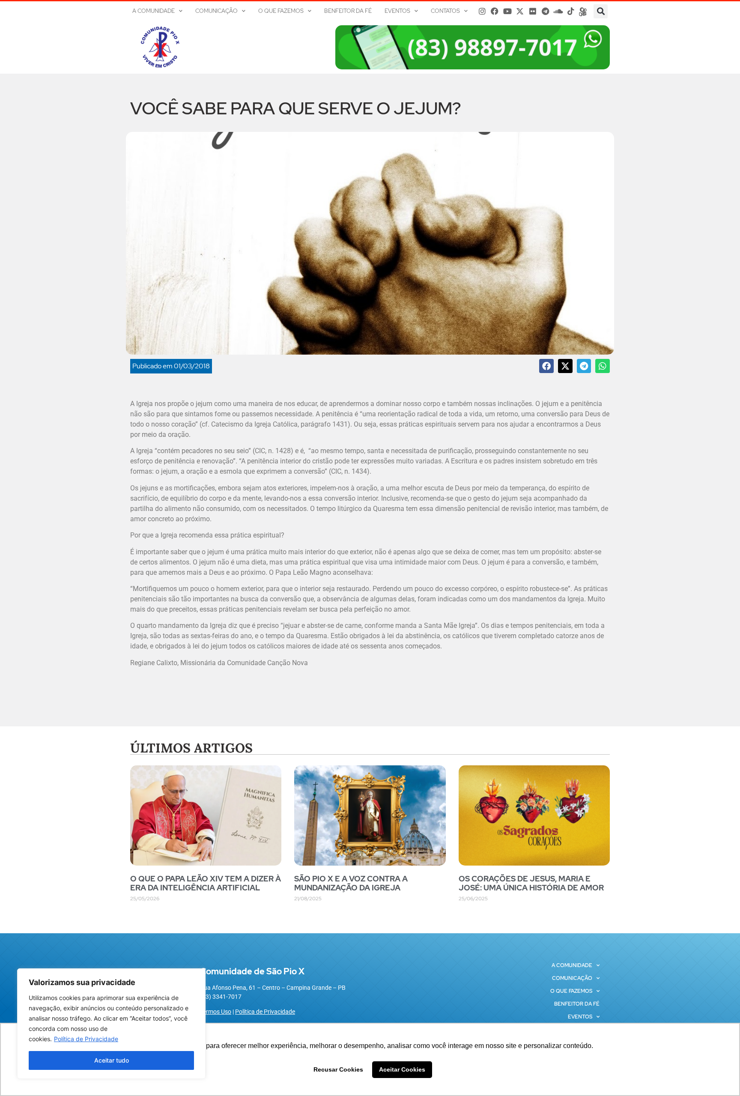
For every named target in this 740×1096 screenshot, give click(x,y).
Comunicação (216, 11)
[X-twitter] (520, 11)
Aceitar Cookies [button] (402, 1069)
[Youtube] (507, 11)
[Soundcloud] (558, 11)
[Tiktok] (571, 11)
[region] (111, 1023)
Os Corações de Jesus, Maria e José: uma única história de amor (531, 883)
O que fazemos (281, 11)
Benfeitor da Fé (348, 11)
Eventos (397, 11)
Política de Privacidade (86, 1038)
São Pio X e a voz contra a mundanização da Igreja (351, 883)
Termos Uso (215, 1011)
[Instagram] (482, 11)
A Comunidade (153, 11)
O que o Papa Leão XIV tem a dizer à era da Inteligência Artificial (205, 883)
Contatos (445, 11)
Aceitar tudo (111, 1060)
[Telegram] (545, 11)
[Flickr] (532, 11)
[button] (601, 11)
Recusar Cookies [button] (338, 1069)
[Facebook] (494, 11)
